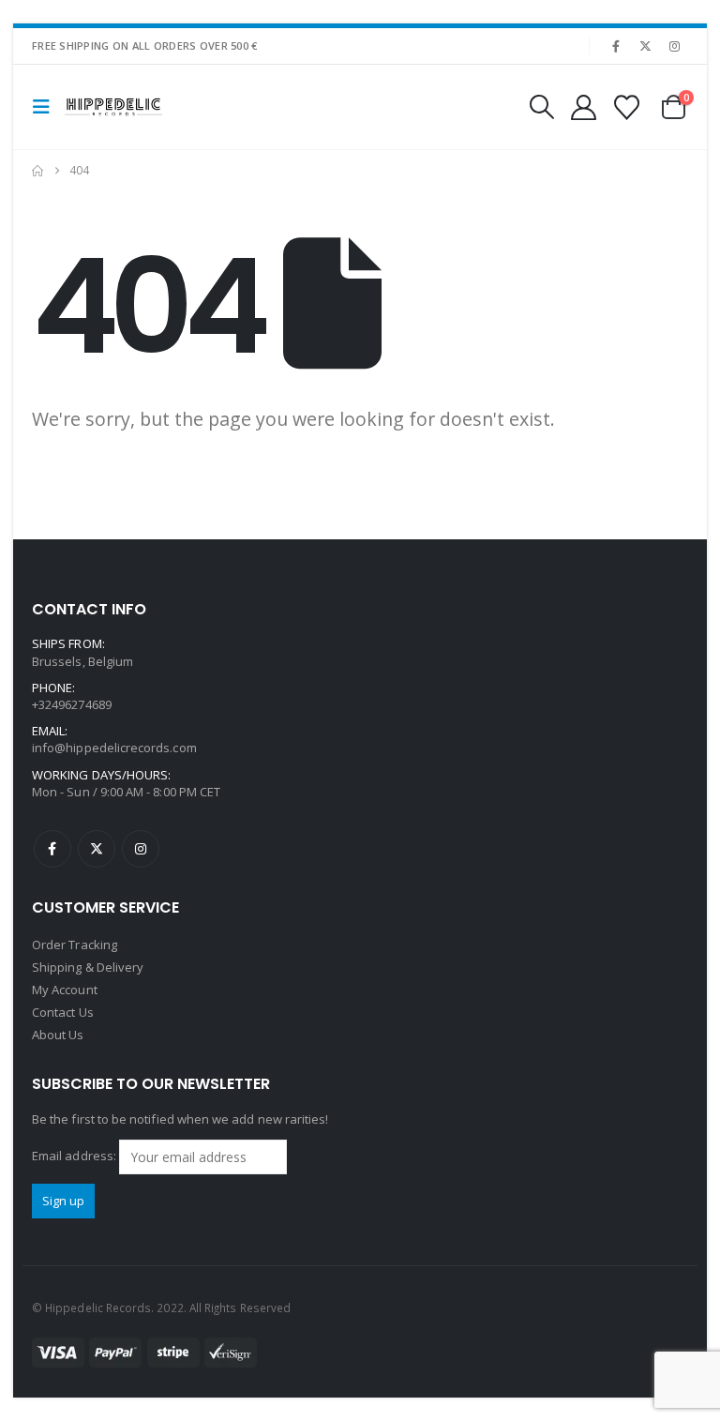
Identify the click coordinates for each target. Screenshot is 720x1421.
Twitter (96, 849)
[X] (646, 46)
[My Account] (583, 107)
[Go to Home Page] (37, 170)
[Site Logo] (113, 107)
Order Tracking (74, 944)
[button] (47, 107)
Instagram (140, 849)
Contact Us (63, 1012)
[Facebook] (616, 46)
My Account (65, 989)
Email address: (75, 1155)
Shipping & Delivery (87, 967)
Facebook (52, 849)
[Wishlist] (627, 107)
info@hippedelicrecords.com (114, 747)
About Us (58, 1034)
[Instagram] (675, 46)
